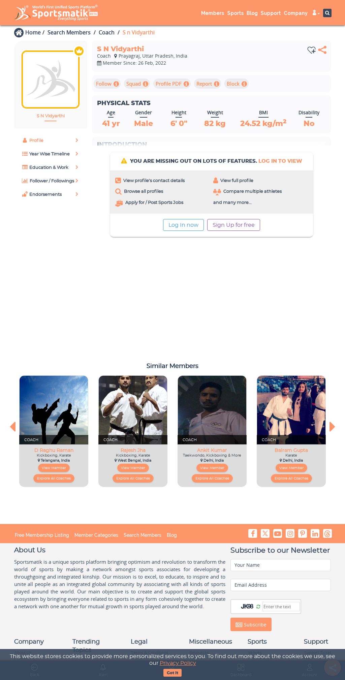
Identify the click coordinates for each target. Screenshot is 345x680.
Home (33, 32)
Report (204, 83)
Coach (107, 32)
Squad (133, 83)
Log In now (183, 225)
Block (233, 83)
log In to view (280, 161)
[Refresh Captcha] (258, 606)
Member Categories (96, 535)
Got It (172, 673)
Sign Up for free (234, 225)
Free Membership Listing (42, 535)
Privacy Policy (178, 663)
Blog (172, 535)
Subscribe (254, 624)
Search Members (69, 32)
